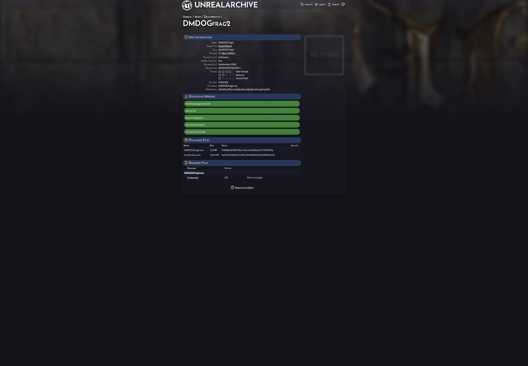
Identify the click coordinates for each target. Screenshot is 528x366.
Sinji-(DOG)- (229, 53)
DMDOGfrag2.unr (194, 172)
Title (214, 49)
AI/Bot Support (209, 60)
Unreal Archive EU (195, 124)
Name (214, 42)
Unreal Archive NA (195, 131)
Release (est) (210, 64)
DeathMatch (212, 16)
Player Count (210, 57)
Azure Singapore (194, 117)
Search (308, 4)
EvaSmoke (192, 177)
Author (213, 53)
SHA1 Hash (211, 89)
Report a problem (244, 187)
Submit (335, 4)
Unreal (187, 16)
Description (211, 67)
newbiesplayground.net (198, 103)
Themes (213, 71)
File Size (213, 82)
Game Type (212, 46)
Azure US (191, 110)
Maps (198, 16)
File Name (212, 85)
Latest (322, 4)
